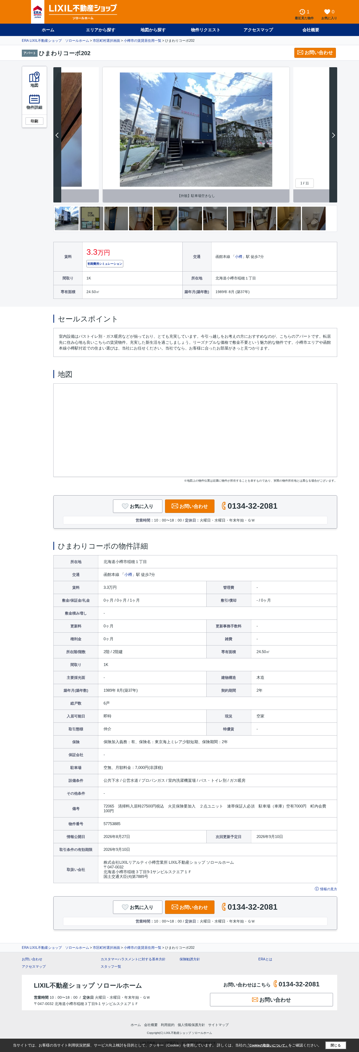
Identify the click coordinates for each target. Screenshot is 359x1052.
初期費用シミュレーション (105, 263)
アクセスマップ (34, 966)
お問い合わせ (319, 52)
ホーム (48, 30)
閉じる (336, 1045)
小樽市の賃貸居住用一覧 (142, 41)
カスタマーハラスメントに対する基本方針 (133, 959)
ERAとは (265, 959)
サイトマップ (218, 1025)
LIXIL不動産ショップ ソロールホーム (88, 985)
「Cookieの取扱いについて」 (267, 1045)
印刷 (34, 121)
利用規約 (168, 1025)
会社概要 (310, 30)
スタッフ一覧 (111, 966)
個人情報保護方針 (191, 1025)
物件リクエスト (205, 30)
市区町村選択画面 (106, 41)
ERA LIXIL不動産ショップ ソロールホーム (55, 41)
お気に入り (141, 506)
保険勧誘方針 (190, 959)
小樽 (238, 256)
